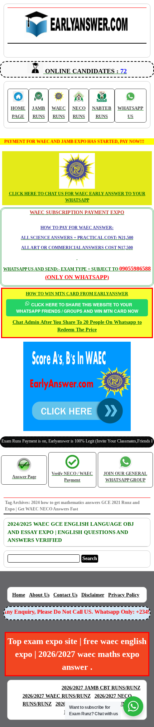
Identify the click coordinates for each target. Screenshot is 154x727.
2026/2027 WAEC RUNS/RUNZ (57, 696)
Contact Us (65, 595)
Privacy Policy (123, 595)
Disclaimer (92, 595)
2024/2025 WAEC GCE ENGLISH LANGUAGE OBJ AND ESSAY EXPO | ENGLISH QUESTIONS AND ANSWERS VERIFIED (71, 532)
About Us (39, 595)
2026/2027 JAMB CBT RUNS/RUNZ (101, 688)
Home (18, 595)
